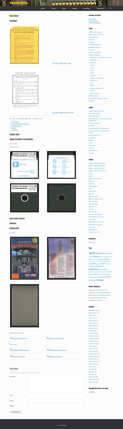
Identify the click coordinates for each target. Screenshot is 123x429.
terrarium (92, 280)
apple (92, 253)
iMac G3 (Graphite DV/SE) (96, 199)
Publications (100, 8)
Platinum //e (92, 227)
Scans (64, 8)
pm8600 (106, 272)
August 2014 (92, 328)
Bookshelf (91, 40)
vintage (99, 279)
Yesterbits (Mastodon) (95, 23)
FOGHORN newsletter (95, 45)
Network (14, 128)
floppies (96, 256)
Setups (75, 8)
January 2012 (92, 382)
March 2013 (92, 349)
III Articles (91, 126)
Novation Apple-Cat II (95, 135)
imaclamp (106, 259)
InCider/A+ (92, 101)
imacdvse (99, 259)
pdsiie (101, 269)
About (43, 8)
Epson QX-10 (92, 191)
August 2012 (92, 364)
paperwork (94, 269)
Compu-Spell (15, 122)
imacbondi (94, 259)
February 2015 (93, 326)
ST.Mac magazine (94, 96)
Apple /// (91, 173)
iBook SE (91, 194)
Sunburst (92, 91)
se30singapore (93, 277)
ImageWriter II (93, 138)
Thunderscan (92, 145)
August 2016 (92, 323)
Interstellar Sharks (17, 126)
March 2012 (92, 377)
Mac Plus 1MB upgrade (95, 214)
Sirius (91, 83)
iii (91, 259)
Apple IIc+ (91, 181)
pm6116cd (91, 272)
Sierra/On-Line (94, 80)
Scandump (92, 50)
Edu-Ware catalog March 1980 (62, 63)
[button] (110, 8)
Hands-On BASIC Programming (20, 124)
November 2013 (93, 338)
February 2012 (93, 379)
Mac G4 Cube (92, 212)
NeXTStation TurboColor (95, 224)
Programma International (97, 78)
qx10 (96, 274)
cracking (90, 256)
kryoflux (106, 261)
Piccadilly (92, 75)
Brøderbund (93, 60)
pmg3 (110, 272)
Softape (92, 86)
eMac (90, 189)
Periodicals (86, 8)
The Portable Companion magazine (98, 98)
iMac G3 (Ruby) (93, 201)
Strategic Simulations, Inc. (97, 88)
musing (108, 264)
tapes (108, 276)
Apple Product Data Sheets (96, 34)
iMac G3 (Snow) (93, 204)
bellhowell (105, 253)
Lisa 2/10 (91, 209)
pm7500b (101, 272)
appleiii (98, 253)
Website (12, 406)
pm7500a (97, 272)
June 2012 (91, 369)
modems (103, 264)
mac (93, 263)
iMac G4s (91, 206)
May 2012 (91, 372)
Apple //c (91, 176)
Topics (53, 8)
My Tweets (92, 392)
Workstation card (93, 150)
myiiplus (91, 266)
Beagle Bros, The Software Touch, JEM (101, 57)
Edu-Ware (92, 65)
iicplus (106, 256)
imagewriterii (101, 261)
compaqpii (110, 253)
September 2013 (93, 343)
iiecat (110, 256)
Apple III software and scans (97, 111)
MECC (92, 70)
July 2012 (91, 366)
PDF (14, 233)
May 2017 (91, 315)
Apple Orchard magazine (95, 32)
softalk (104, 277)
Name (12, 395)
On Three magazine (94, 123)
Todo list (91, 148)
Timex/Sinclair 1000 (94, 232)
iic (104, 256)
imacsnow (95, 261)
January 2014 (92, 333)
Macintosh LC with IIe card (96, 222)
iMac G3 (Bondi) (93, 196)
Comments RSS (93, 21)
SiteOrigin (64, 425)
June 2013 (91, 346)
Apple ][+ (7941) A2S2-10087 (97, 168)
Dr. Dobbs (91, 42)
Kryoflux (91, 140)
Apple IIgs (91, 184)
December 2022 (93, 310)
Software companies (94, 55)
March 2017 (92, 318)
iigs (90, 259)
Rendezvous (15, 130)
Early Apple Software (94, 113)
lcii (110, 261)
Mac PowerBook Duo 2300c (96, 217)
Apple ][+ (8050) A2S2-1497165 (97, 171)
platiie (105, 269)
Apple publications (94, 37)
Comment (13, 376)
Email (12, 400)
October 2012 (92, 359)
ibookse (101, 256)
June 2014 (91, 331)
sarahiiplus (100, 274)
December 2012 (93, 354)
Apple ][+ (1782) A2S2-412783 (97, 163)
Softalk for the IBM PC (95, 52)
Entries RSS (92, 19)
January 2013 (92, 351)
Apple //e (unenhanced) (95, 178)
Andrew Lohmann (93, 290)
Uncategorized (92, 242)
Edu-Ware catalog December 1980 (63, 112)
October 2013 (92, 341)
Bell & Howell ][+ (93, 186)
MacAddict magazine (94, 47)
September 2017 (93, 313)
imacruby (91, 261)
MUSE (92, 73)
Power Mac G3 (93, 230)
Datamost (92, 63)
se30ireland (107, 274)
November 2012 (93, 356)
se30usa (99, 277)
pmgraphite (91, 274)
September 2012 (93, 361)
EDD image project (94, 116)
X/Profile (91, 153)
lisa (90, 263)
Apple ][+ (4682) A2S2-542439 (97, 166)
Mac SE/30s (92, 219)
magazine (98, 264)
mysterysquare (99, 266)
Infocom (92, 68)
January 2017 (92, 320)
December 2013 (93, 336)
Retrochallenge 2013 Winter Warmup (99, 128)
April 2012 (91, 374)
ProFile (91, 143)
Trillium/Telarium (94, 93)
